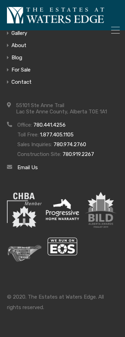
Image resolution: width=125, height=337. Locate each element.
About (18, 45)
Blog (16, 57)
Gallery (19, 33)
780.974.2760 (69, 144)
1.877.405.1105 (57, 135)
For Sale (21, 70)
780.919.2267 (78, 154)
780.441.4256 (49, 125)
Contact (21, 82)
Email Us (27, 167)
